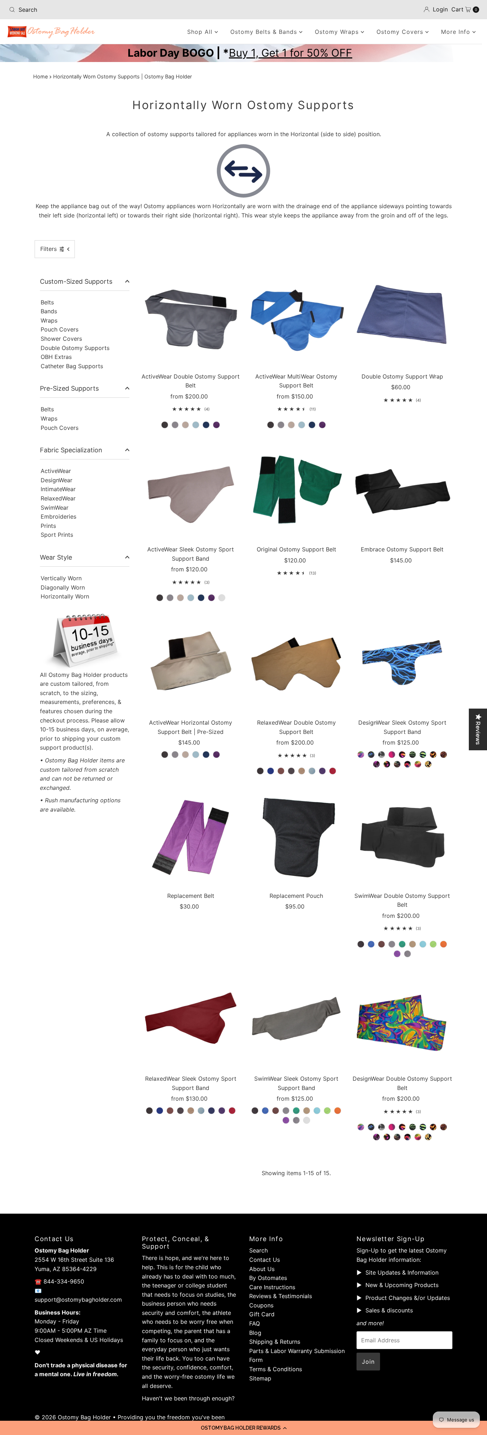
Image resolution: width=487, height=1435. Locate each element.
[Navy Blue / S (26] (206, 754)
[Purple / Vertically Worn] (211, 597)
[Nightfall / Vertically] (422, 1127)
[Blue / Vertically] (270, 771)
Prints (48, 525)
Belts (47, 302)
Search (258, 1250)
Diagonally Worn (63, 587)
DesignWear (56, 480)
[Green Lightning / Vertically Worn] (412, 754)
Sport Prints (57, 534)
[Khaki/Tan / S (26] (185, 754)
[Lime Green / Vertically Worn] (327, 1110)
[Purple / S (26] (216, 754)
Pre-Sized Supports (69, 388)
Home (40, 76)
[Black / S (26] (164, 754)
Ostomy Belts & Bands (264, 31)
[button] (243, 1428)
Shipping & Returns (274, 1341)
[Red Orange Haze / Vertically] (407, 1137)
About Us (262, 1268)
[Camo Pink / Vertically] (391, 1127)
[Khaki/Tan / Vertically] (185, 424)
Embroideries (58, 516)
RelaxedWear (58, 498)
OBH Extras (56, 356)
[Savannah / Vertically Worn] (417, 764)
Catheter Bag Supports (72, 366)
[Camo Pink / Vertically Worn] (391, 754)
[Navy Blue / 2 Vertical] (312, 424)
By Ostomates (268, 1277)
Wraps (49, 320)
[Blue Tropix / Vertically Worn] (371, 754)
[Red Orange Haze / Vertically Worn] (407, 764)
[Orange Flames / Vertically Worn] (433, 754)
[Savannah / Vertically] (417, 1137)
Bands (49, 311)
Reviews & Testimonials (280, 1296)
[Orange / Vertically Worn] (337, 1110)
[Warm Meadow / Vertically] (428, 1137)
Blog (255, 1332)
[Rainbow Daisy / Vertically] (386, 1137)
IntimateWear (58, 489)
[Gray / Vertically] (175, 424)
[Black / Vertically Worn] (159, 597)
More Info (456, 31)
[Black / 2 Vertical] (270, 424)
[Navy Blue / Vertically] (206, 424)
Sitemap (260, 1378)
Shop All (201, 31)
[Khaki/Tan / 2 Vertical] (291, 424)
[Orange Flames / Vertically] (433, 1127)
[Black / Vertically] (164, 424)
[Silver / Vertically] (407, 953)
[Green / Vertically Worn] (296, 1110)
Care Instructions (272, 1287)
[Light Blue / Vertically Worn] (190, 597)
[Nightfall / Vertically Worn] (422, 754)
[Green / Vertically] (402, 944)
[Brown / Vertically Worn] (170, 1110)
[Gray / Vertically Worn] (170, 597)
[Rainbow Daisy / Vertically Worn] (386, 764)
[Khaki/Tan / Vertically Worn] (180, 597)
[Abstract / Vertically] (360, 1127)
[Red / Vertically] (332, 771)
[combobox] (83, 9)
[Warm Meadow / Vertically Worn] (428, 764)
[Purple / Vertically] (216, 424)
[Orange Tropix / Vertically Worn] (443, 754)
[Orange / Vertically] (443, 944)
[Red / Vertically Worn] (232, 1110)
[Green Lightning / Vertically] (412, 1127)
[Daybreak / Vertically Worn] (402, 754)
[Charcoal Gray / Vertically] (291, 771)
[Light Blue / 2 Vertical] (301, 424)
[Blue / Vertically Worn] (159, 1110)
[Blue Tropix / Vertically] (371, 1127)
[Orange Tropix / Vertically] (443, 1127)
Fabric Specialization (71, 450)
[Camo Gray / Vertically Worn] (381, 754)
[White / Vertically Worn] (221, 597)
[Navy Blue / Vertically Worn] (201, 597)
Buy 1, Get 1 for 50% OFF (290, 52)
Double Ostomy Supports (75, 347)
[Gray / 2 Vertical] (280, 424)
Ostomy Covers (400, 31)
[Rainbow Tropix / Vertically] (397, 1137)
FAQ (254, 1323)
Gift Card (262, 1314)
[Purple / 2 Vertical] (322, 424)
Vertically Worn (61, 578)
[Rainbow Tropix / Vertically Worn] (397, 764)
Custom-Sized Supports (76, 281)
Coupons (261, 1305)
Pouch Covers (59, 329)
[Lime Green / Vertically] (433, 944)
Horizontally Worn (65, 596)
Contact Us (264, 1259)
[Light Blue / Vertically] (195, 424)
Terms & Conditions (275, 1369)
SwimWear (54, 507)
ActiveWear (56, 470)
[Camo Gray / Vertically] (381, 1127)
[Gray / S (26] (175, 754)
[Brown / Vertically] (280, 771)
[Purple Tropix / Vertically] (376, 1137)
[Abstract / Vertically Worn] (360, 754)
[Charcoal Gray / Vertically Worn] (180, 1110)
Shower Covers (61, 338)
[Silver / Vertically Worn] (296, 1120)
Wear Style (56, 557)
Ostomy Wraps (338, 31)
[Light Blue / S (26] (195, 754)
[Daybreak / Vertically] (402, 1127)
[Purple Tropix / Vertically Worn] (376, 764)
